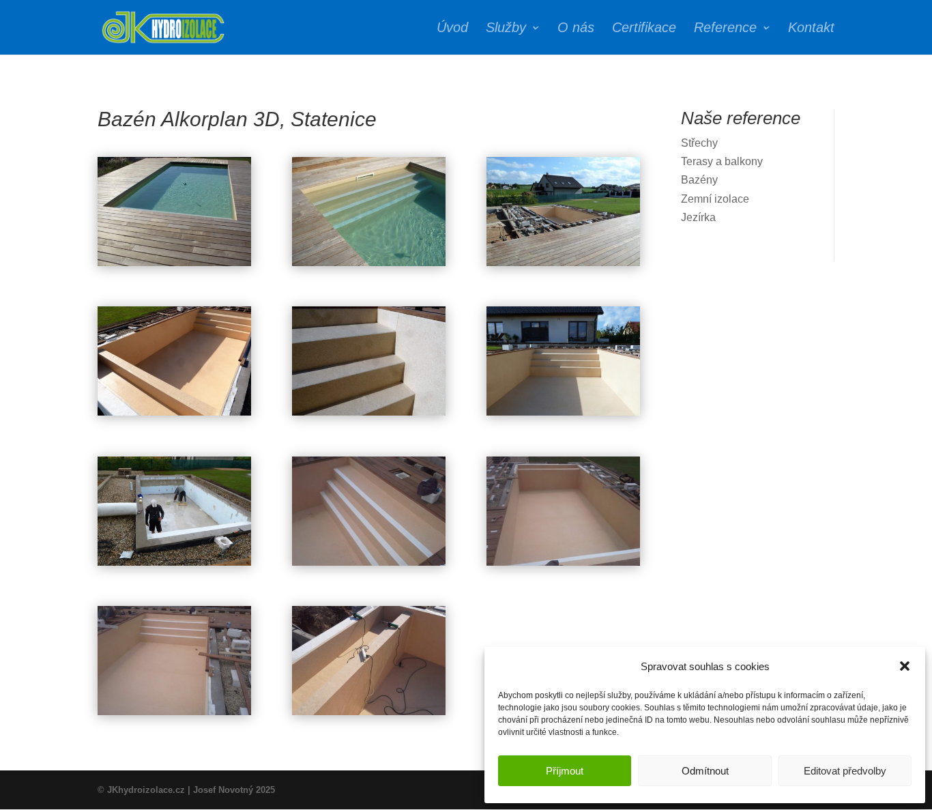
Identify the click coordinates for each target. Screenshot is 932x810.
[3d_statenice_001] (369, 715)
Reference (725, 29)
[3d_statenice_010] (369, 266)
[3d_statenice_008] (174, 415)
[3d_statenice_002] (174, 715)
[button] (905, 666)
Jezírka (698, 217)
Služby (506, 29)
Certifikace (644, 29)
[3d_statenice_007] (369, 415)
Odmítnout (705, 771)
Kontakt (811, 29)
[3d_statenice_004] (369, 565)
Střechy (699, 143)
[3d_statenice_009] (563, 266)
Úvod (452, 29)
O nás (575, 29)
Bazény (699, 180)
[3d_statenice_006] (563, 415)
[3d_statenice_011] (174, 266)
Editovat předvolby (845, 771)
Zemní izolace (715, 199)
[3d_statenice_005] (174, 565)
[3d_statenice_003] (563, 565)
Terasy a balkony (722, 161)
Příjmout (564, 771)
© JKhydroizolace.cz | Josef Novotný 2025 (186, 790)
